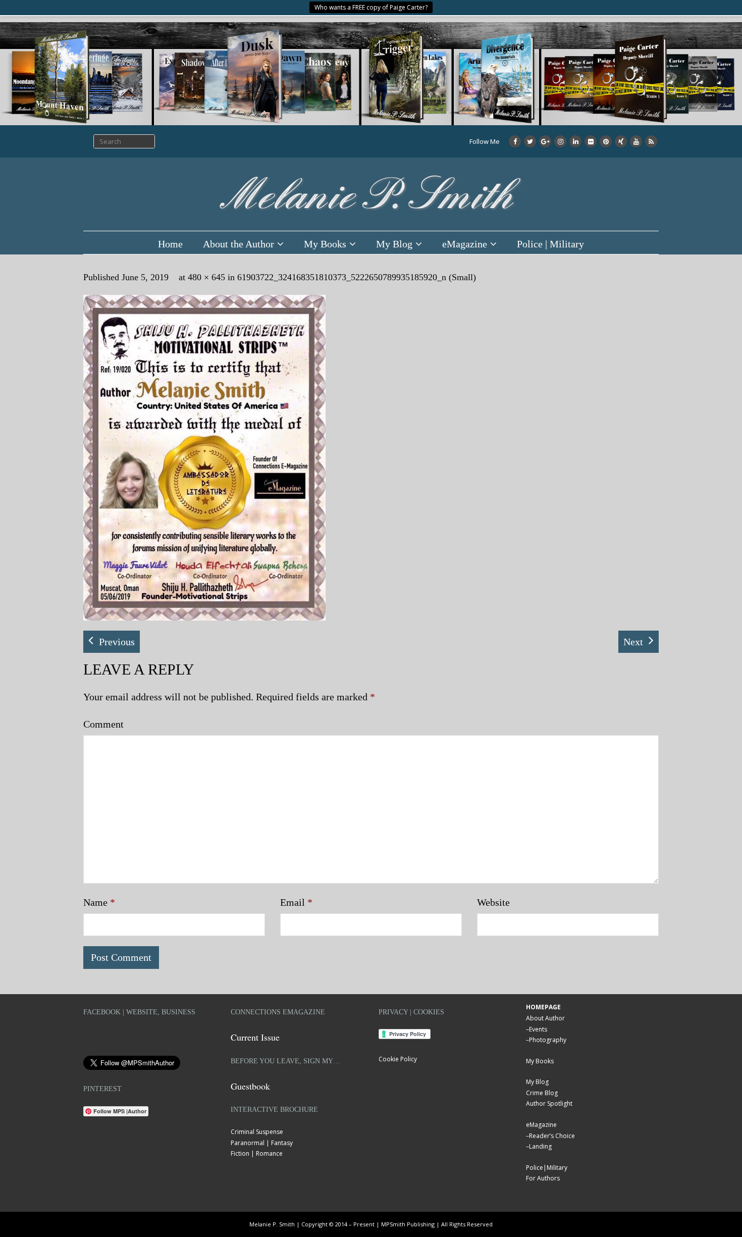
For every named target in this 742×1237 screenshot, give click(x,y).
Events (538, 1029)
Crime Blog (542, 1093)
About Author (545, 1018)
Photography (547, 1040)
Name (99, 902)
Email (296, 902)
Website (493, 902)
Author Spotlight (549, 1103)
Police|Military (546, 1167)
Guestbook (250, 1086)
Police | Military (550, 243)
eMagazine (464, 243)
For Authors (543, 1178)
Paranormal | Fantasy (262, 1143)
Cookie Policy (398, 1059)
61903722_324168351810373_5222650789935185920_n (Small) (356, 277)
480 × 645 (206, 277)
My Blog (394, 243)
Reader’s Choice (552, 1135)
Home (170, 243)
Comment (103, 724)
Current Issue (255, 1037)
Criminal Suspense (257, 1131)
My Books (325, 243)
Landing (540, 1146)
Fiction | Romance (257, 1153)
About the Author (238, 243)
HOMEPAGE (543, 1007)
